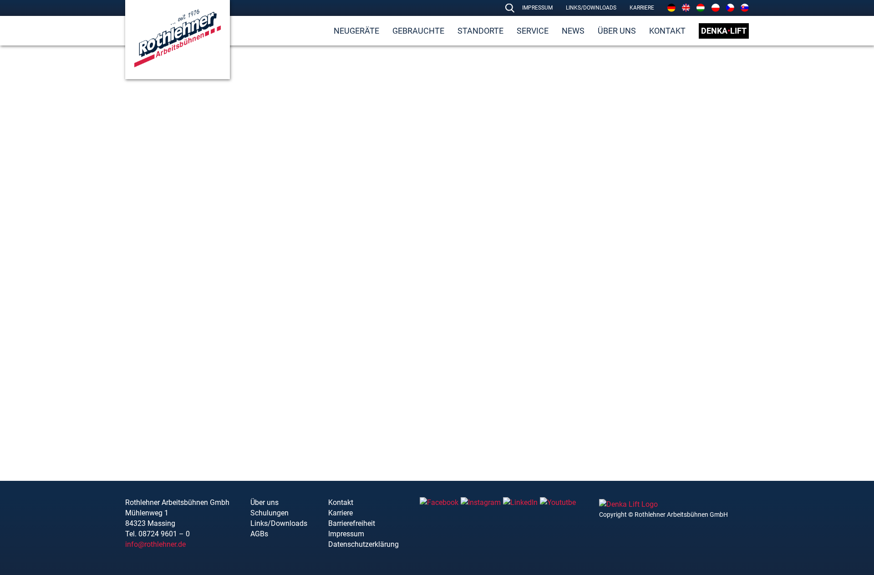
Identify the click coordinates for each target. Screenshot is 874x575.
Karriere (642, 8)
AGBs (259, 534)
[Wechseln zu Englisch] (686, 8)
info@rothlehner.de (155, 544)
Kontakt (667, 30)
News (573, 30)
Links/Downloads (591, 8)
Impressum (537, 8)
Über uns (617, 30)
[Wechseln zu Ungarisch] (700, 8)
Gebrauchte (418, 30)
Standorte (480, 30)
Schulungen (269, 513)
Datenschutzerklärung (363, 544)
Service (533, 30)
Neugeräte (356, 30)
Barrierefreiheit (351, 523)
